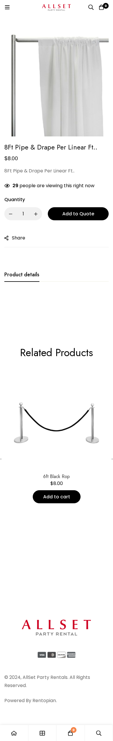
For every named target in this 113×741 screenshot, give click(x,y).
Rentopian (44, 700)
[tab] (21, 274)
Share (18, 238)
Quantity (14, 199)
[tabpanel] (56, 305)
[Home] (14, 733)
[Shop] (42, 733)
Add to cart (56, 496)
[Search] (91, 7)
